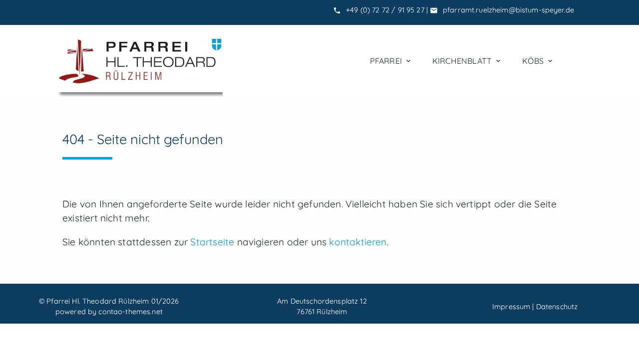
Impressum (511, 306)
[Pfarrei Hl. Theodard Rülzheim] (140, 61)
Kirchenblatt (467, 61)
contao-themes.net (130, 311)
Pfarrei (391, 61)
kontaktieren (357, 242)
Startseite (212, 242)
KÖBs (538, 61)
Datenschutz (557, 306)
